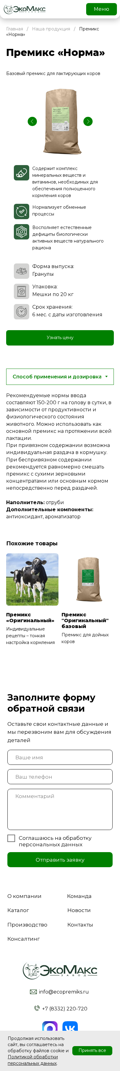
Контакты (80, 924)
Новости (79, 910)
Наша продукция (51, 29)
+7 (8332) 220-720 (64, 1009)
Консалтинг (23, 938)
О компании (24, 896)
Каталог (18, 910)
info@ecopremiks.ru (64, 992)
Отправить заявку (60, 859)
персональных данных (50, 844)
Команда (79, 896)
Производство (27, 924)
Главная (14, 29)
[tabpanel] (60, 458)
